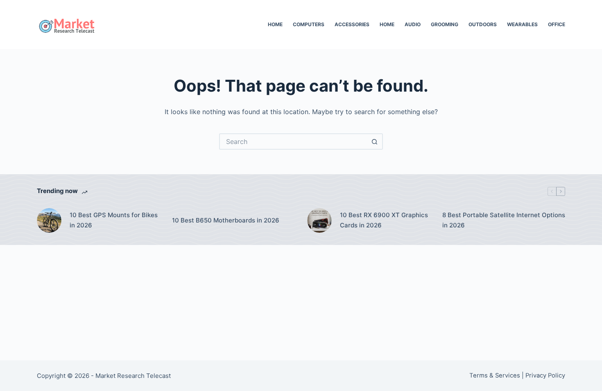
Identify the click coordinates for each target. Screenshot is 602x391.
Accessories (352, 24)
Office (556, 24)
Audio (413, 24)
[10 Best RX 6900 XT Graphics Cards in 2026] (319, 220)
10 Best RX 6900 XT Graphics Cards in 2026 (384, 220)
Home (275, 24)
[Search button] (375, 141)
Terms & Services (494, 375)
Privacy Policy (545, 375)
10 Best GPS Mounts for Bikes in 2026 (114, 220)
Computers (308, 24)
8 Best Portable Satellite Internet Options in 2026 (503, 220)
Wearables (522, 24)
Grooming (444, 24)
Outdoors (482, 24)
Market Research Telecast (133, 376)
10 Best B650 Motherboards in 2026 (225, 220)
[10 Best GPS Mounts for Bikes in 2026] (49, 220)
